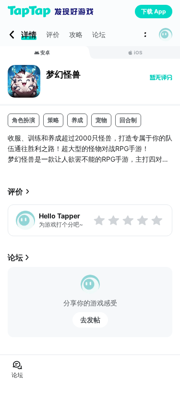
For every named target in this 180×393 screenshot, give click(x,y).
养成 (77, 120)
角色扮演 (23, 120)
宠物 (101, 120)
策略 (53, 120)
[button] (165, 34)
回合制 (128, 120)
